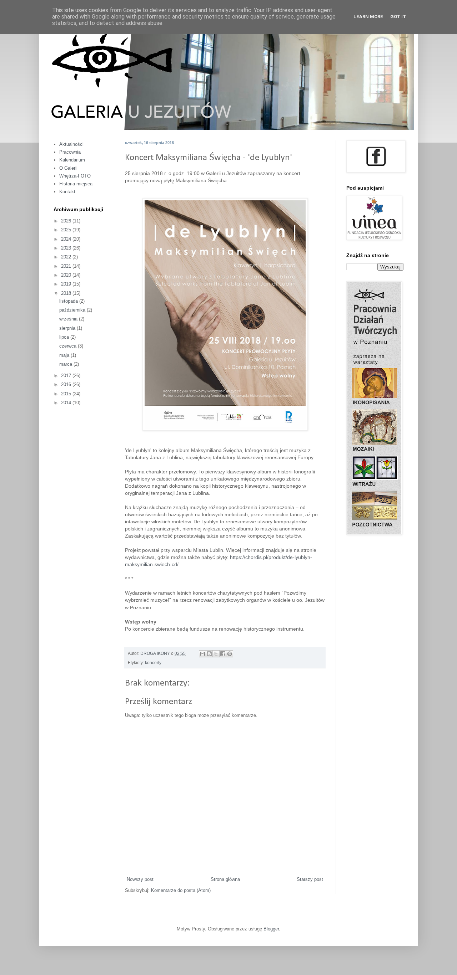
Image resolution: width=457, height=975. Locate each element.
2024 (66, 239)
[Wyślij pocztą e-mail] (202, 653)
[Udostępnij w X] (216, 653)
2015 (66, 393)
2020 (66, 275)
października (73, 310)
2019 (66, 284)
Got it (398, 16)
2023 (66, 248)
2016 (66, 384)
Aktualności (71, 144)
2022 (66, 257)
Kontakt (67, 191)
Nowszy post (140, 879)
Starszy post (310, 879)
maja (65, 355)
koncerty (153, 662)
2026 (66, 221)
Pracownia (70, 152)
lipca (64, 337)
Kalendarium (72, 160)
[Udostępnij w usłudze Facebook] (222, 653)
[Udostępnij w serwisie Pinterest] (229, 653)
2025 (66, 229)
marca (66, 364)
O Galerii (68, 168)
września (69, 319)
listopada (69, 301)
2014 (66, 402)
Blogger (271, 929)
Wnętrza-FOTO (75, 176)
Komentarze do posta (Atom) (181, 890)
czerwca (68, 346)
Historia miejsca (75, 183)
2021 (66, 266)
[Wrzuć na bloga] (209, 653)
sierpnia (68, 328)
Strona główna (225, 879)
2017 (66, 375)
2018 (66, 293)
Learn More (368, 16)
